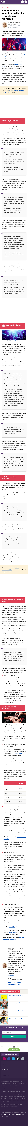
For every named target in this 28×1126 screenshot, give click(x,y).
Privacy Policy (17, 1112)
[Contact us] (22, 1058)
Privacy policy (23, 1039)
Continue (13, 1036)
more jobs (12, 926)
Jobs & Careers (6, 7)
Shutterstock (18, 340)
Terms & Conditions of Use (7, 1112)
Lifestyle (14, 24)
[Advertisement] (14, 106)
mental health (12, 932)
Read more (11, 975)
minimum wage (18, 753)
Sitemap (22, 1112)
